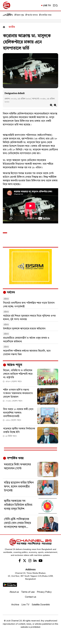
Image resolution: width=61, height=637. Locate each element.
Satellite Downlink (41, 604)
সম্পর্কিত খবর (15, 458)
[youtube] (40, 561)
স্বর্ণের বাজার (32, 15)
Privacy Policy (44, 591)
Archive (15, 604)
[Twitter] (24, 561)
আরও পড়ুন (14, 365)
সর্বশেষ (10, 292)
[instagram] (29, 561)
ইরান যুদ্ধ (20, 15)
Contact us (30, 596)
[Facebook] (20, 561)
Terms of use (28, 591)
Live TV (25, 604)
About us (14, 591)
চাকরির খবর (46, 15)
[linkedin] (34, 561)
